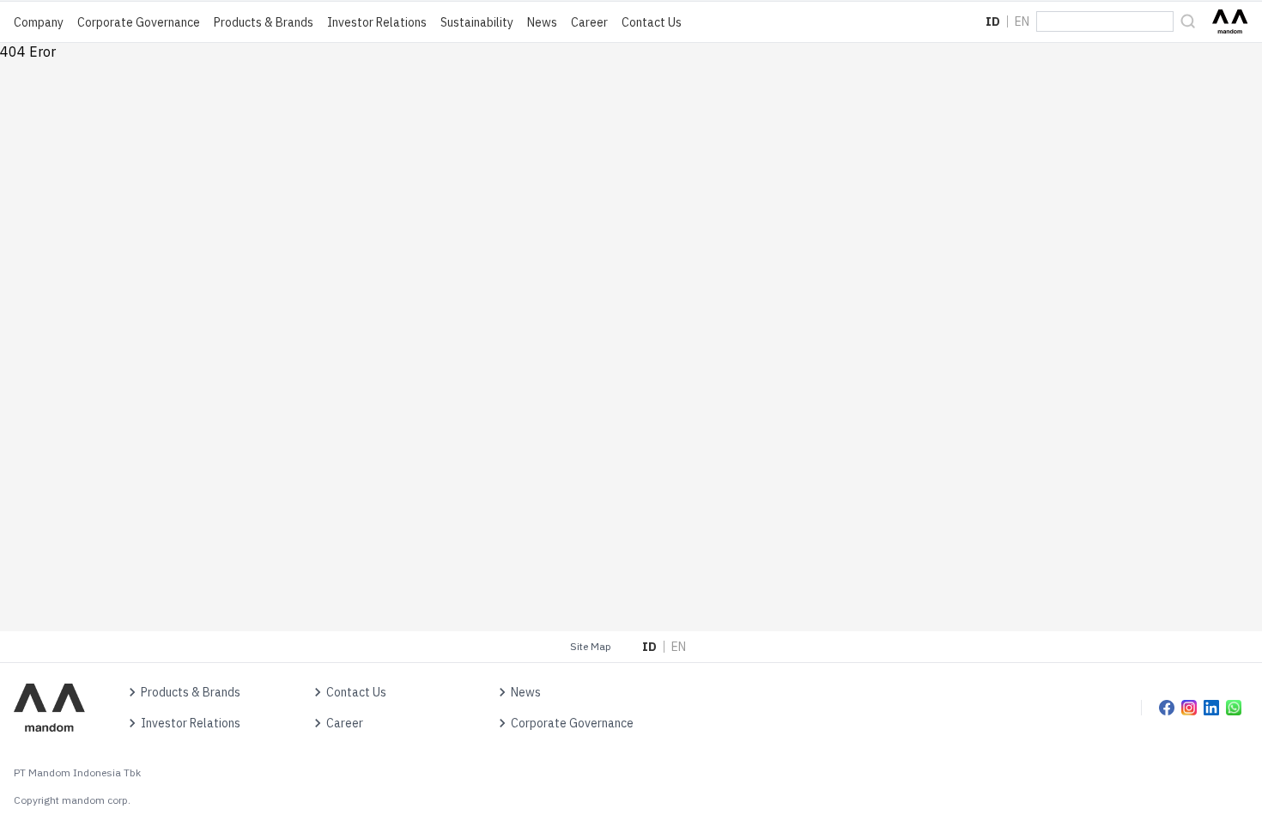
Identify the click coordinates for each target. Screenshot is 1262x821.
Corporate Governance (138, 22)
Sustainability (476, 22)
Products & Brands (263, 22)
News (542, 22)
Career (589, 22)
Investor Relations (377, 22)
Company (39, 22)
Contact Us (652, 22)
